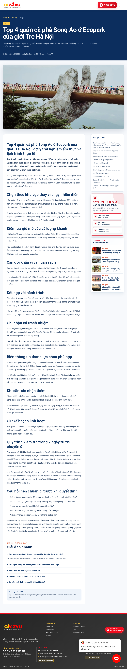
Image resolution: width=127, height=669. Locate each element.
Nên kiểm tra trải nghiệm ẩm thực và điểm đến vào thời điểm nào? (36, 554)
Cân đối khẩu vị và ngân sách (103, 160)
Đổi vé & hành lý (79, 626)
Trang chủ (6, 18)
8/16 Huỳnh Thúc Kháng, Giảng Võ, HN (52, 656)
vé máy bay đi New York (35, 479)
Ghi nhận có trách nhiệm (101, 166)
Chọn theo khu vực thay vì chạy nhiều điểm (106, 152)
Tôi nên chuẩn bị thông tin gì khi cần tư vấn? (27, 576)
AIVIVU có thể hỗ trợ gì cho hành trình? (25, 570)
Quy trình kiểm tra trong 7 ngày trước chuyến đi (106, 181)
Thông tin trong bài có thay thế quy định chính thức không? (34, 565)
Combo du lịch (78, 632)
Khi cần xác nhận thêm (101, 173)
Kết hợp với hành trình (100, 163)
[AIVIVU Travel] (12, 5)
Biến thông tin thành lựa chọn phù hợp (106, 170)
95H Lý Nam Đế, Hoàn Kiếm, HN (50, 654)
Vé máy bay (50, 629)
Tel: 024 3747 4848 (46, 660)
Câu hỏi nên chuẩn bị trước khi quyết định (106, 187)
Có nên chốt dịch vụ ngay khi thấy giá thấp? (27, 582)
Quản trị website (118, 666)
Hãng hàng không (52, 632)
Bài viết (14, 18)
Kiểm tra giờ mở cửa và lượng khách (105, 156)
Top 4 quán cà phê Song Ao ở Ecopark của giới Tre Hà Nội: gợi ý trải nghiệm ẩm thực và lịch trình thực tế (107, 145)
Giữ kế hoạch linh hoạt (101, 177)
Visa (75, 629)
